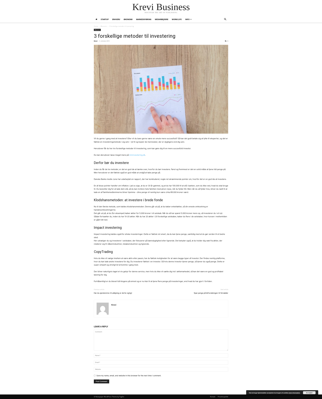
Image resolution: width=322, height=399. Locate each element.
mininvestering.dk (137, 155)
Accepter (309, 393)
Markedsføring (143, 19)
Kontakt (212, 397)
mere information (294, 393)
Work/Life (177, 19)
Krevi (95, 41)
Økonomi (128, 19)
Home (96, 26)
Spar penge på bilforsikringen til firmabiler (211, 293)
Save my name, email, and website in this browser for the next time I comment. (128, 375)
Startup (105, 19)
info (187, 19)
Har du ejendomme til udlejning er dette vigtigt (113, 293)
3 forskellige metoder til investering (134, 36)
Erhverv (116, 19)
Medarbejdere (161, 19)
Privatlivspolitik (223, 397)
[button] (225, 19)
